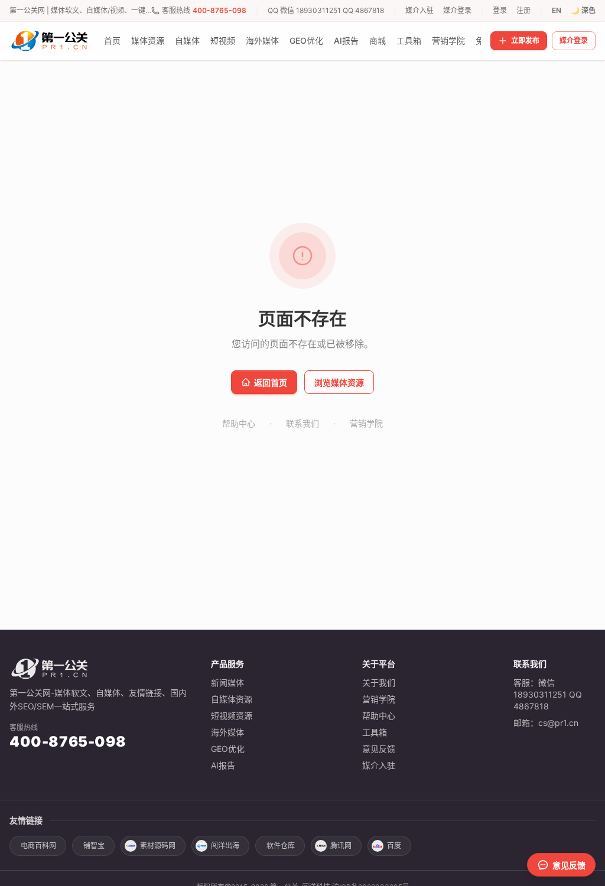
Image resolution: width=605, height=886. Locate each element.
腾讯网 (341, 845)
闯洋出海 (225, 845)
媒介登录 (457, 10)
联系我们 (302, 423)
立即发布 (525, 40)
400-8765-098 (219, 10)
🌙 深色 (583, 10)
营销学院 (448, 40)
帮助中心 (238, 423)
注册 (523, 10)
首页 (112, 40)
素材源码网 (157, 845)
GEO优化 (306, 40)
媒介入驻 (419, 10)
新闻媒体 (227, 682)
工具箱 (408, 40)
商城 (377, 40)
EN (556, 10)
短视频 (222, 40)
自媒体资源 (231, 699)
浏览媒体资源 (339, 382)
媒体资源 (147, 40)
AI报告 (346, 40)
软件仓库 (280, 845)
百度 (394, 845)
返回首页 (270, 382)
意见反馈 (378, 749)
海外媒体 (262, 40)
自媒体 (187, 40)
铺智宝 (94, 845)
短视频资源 (231, 716)
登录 (500, 10)
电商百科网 (38, 845)
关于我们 (378, 682)
